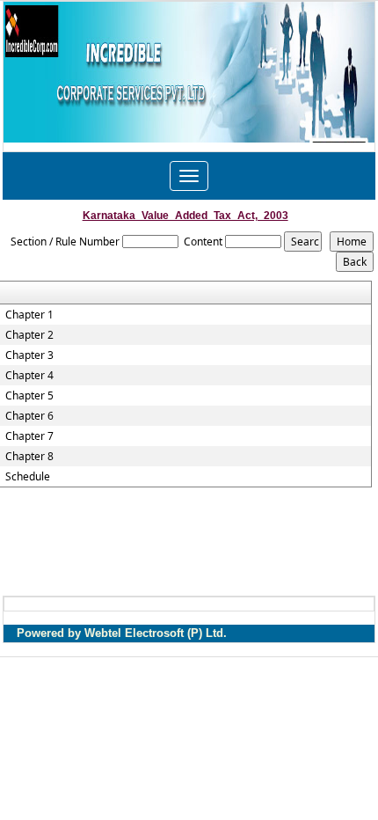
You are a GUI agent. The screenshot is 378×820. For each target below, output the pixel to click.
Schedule (27, 477)
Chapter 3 (29, 355)
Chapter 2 (29, 335)
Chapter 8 (29, 457)
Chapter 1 (29, 315)
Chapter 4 (29, 376)
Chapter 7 (29, 436)
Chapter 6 (29, 416)
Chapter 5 (29, 396)
